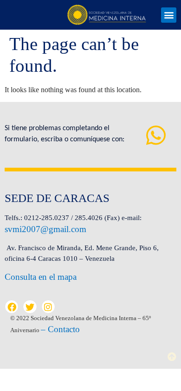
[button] (168, 15)
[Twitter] (30, 307)
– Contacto (60, 329)
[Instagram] (48, 307)
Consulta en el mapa (41, 277)
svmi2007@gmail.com (45, 229)
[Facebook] (12, 307)
